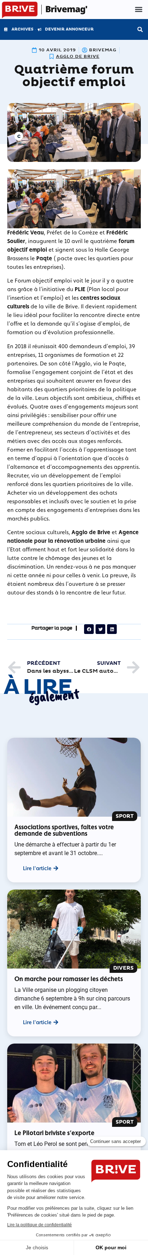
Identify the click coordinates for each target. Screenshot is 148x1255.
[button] (138, 9)
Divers (123, 968)
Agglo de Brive (78, 56)
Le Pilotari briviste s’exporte (54, 1133)
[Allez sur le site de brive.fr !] (20, 10)
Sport (125, 816)
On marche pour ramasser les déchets (68, 979)
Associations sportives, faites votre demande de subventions (64, 830)
